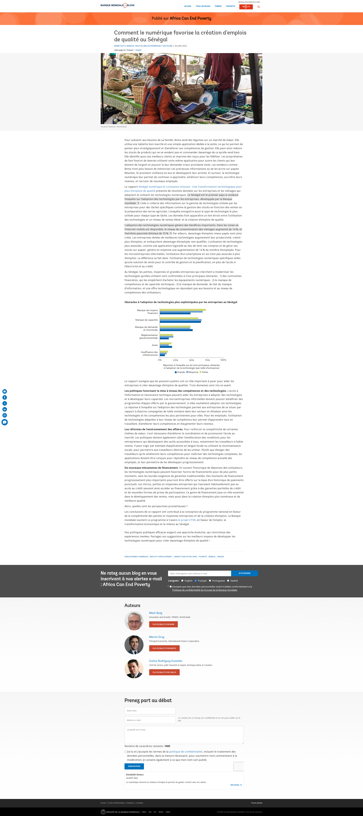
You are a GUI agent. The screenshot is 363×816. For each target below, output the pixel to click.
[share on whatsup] (4, 415)
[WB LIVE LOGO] (246, 7)
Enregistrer (134, 766)
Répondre (235, 785)
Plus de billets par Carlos (164, 672)
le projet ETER (186, 520)
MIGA (161, 812)
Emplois (130, 803)
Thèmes (218, 6)
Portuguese (218, 580)
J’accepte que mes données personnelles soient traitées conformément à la (212, 588)
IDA (149, 812)
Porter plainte (256, 803)
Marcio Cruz (133, 46)
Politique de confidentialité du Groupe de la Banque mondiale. (204, 590)
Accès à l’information (116, 803)
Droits (103, 803)
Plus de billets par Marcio (164, 648)
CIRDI (167, 812)
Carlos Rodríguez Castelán (157, 46)
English (139, 50)
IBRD (144, 812)
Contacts (230, 6)
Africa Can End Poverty (190, 19)
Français (130, 50)
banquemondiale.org (249, 2)
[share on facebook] (4, 397)
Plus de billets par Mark (163, 624)
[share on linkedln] (4, 409)
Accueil (187, 6)
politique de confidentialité (185, 751)
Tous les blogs (203, 6)
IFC (155, 812)
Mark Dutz (120, 46)
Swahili (234, 580)
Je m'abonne (245, 573)
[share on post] (4, 403)
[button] (259, 7)
